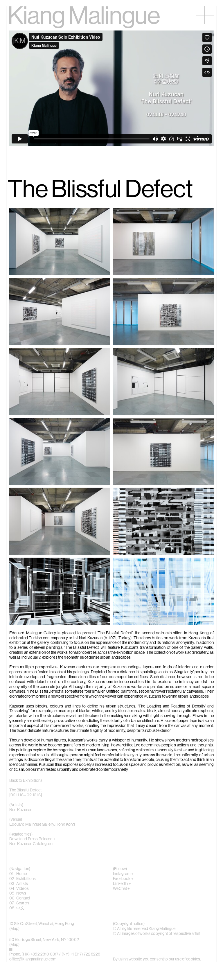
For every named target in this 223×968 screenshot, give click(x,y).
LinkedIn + (122, 884)
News (21, 893)
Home (21, 874)
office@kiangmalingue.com (32, 959)
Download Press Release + (32, 839)
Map (14, 929)
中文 (20, 908)
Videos (22, 889)
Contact (23, 898)
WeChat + (121, 889)
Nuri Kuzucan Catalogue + (31, 844)
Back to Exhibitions (26, 781)
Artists (22, 884)
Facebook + (123, 879)
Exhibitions (26, 879)
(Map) (14, 945)
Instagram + (123, 874)
